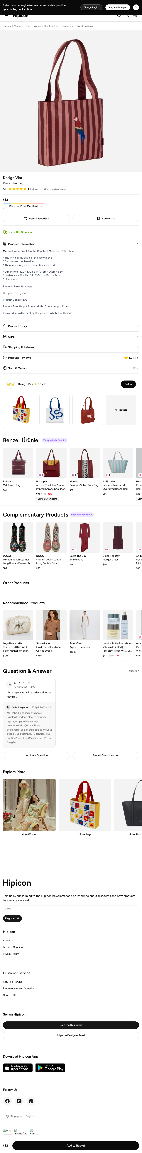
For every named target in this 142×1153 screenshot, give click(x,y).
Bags (28, 26)
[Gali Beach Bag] (18, 463)
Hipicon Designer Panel (71, 1035)
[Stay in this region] (136, 7)
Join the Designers (71, 1025)
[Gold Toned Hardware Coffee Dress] (51, 625)
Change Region (91, 7)
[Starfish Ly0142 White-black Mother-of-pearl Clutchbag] (18, 625)
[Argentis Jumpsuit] (85, 625)
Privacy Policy (11, 953)
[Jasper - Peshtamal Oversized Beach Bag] (118, 463)
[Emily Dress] (85, 537)
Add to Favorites (39, 218)
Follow (128, 384)
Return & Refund (12, 981)
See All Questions (103, 755)
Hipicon (7, 26)
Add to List (108, 218)
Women (18, 26)
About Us (8, 940)
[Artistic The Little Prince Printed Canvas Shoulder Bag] (51, 463)
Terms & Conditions (14, 947)
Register (10, 918)
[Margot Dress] (118, 537)
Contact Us (9, 995)
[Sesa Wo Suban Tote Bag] (85, 463)
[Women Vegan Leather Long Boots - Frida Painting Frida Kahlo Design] (51, 537)
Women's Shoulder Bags (46, 26)
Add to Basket (76, 1145)
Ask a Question (39, 755)
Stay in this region (118, 7)
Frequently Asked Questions (19, 988)
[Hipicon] (20, 16)
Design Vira (67, 26)
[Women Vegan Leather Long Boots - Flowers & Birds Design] (18, 537)
